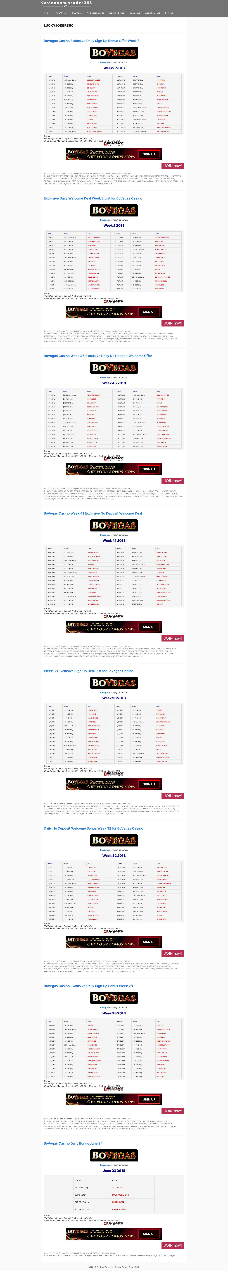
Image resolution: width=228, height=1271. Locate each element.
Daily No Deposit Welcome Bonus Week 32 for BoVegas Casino (93, 828)
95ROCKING (92, 714)
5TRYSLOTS (91, 868)
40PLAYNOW (159, 261)
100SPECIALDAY (93, 281)
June (111, 1256)
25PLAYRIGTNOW (94, 557)
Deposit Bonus (79, 174)
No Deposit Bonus (95, 13)
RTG (181, 181)
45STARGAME (119, 1209)
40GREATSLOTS (92, 1073)
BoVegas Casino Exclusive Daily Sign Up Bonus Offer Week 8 (92, 41)
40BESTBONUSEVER (164, 438)
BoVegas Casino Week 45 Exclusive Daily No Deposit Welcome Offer (98, 356)
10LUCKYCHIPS (93, 277)
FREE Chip (97, 174)
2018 (119, 491)
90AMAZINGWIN (93, 273)
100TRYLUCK (91, 435)
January (160, 339)
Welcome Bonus (116, 13)
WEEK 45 (82, 499)
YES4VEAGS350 (162, 407)
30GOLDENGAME (93, 576)
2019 (116, 176)
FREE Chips (60, 13)
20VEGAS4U (92, 245)
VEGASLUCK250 (93, 257)
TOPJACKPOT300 (163, 1061)
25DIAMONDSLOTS (163, 1029)
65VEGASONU (92, 123)
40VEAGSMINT (92, 92)
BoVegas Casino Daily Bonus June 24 (73, 1143)
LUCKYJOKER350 (163, 108)
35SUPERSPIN (92, 112)
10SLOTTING (91, 446)
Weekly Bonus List (105, 184)
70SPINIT (90, 120)
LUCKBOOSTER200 (94, 596)
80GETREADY (161, 442)
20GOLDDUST (161, 1037)
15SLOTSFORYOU (93, 108)
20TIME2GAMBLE (93, 604)
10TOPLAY (160, 1077)
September (48, 814)
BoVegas (104, 62)
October (62, 656)
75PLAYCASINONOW (162, 237)
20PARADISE (161, 419)
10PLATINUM (161, 88)
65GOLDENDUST (93, 289)
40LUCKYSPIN (93, 710)
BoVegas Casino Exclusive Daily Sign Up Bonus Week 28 (88, 986)
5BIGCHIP (160, 1025)
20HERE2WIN (91, 88)
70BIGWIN (160, 123)
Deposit (69, 174)
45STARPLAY (159, 289)
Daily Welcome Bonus (85, 181)
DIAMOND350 (92, 572)
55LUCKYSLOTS (162, 431)
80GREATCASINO (162, 411)
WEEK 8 (93, 184)
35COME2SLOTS (162, 100)
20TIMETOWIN (92, 116)
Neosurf (133, 811)
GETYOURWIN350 (163, 131)
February (106, 181)
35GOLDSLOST (162, 1057)
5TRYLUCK (91, 265)
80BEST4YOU (91, 427)
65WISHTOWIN (161, 553)
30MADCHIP (159, 241)
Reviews (169, 13)
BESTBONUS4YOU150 (162, 277)
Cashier (62, 174)
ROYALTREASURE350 (94, 131)
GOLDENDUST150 (163, 395)
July (152, 1126)
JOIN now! (173, 166)
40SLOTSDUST (92, 127)
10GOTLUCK (161, 80)
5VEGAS (159, 104)
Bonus (55, 174)
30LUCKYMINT (160, 265)
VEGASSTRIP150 (92, 100)
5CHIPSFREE (160, 560)
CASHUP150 (161, 120)
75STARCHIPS (162, 96)
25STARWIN (161, 84)
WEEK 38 (103, 814)
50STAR (159, 403)
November (128, 496)
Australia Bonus (152, 13)
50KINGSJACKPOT (94, 241)
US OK (62, 184)
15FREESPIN (91, 419)
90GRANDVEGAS (160, 253)
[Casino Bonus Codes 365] (67, 4)
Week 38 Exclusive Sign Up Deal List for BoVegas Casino (88, 671)
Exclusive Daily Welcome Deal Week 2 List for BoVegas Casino (93, 198)
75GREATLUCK (92, 442)
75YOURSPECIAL (93, 84)
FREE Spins (76, 13)
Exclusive (98, 181)
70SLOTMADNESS (93, 96)
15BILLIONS (92, 592)
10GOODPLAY (91, 411)
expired (89, 174)
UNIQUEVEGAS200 (93, 80)
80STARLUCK (159, 245)
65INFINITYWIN (93, 249)
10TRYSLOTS (159, 285)
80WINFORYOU (93, 600)
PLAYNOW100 (161, 423)
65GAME (160, 92)
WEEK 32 (115, 971)
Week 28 (114, 1129)
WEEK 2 (115, 341)
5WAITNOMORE (161, 596)
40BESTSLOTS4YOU (164, 127)
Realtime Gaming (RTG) (151, 181)
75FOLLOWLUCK (162, 116)
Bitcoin (49, 174)
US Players (70, 184)
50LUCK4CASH (162, 446)
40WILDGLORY (161, 557)
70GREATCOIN (92, 875)
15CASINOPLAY (92, 431)
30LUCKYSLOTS (92, 438)
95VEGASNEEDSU (161, 281)
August (102, 969)
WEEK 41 (123, 656)
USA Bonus (134, 13)
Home (47, 13)
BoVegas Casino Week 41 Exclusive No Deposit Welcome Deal (93, 513)
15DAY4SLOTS (161, 572)
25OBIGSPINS (161, 415)
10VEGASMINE (92, 104)
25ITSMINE (91, 261)
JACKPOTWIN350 (94, 285)
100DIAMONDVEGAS (164, 112)
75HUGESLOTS (160, 257)
